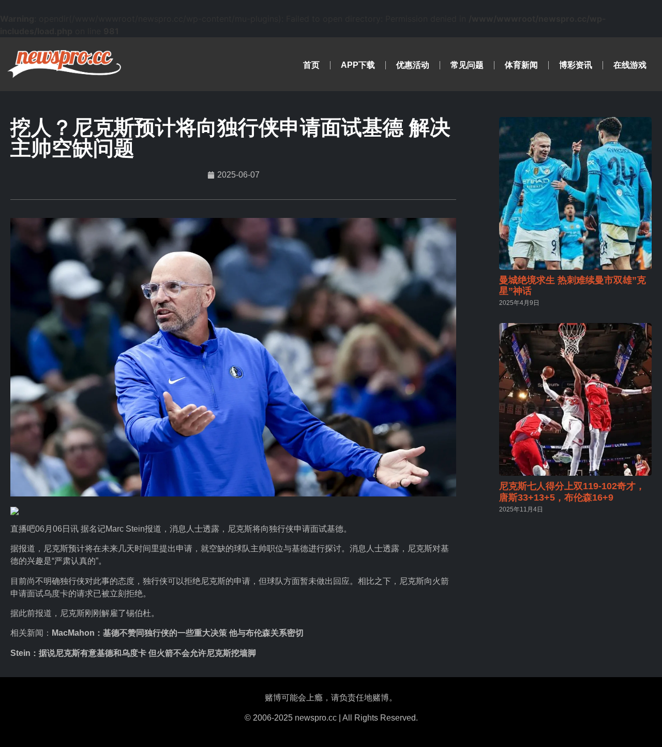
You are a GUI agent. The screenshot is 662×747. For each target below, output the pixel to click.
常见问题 (467, 65)
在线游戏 (629, 65)
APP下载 (358, 65)
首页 (311, 65)
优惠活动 (412, 65)
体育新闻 (521, 65)
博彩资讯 (575, 65)
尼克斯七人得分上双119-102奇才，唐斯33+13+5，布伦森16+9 (572, 492)
